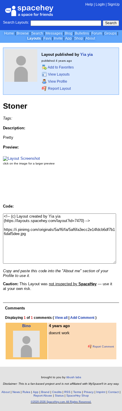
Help (89, 4)
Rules (26, 392)
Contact (113, 392)
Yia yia (86, 54)
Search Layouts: (16, 22)
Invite (58, 38)
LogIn (100, 4)
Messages (54, 33)
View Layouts (58, 74)
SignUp (113, 4)
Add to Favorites (60, 67)
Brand (45, 392)
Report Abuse (42, 395)
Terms (77, 392)
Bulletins (82, 33)
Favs (47, 38)
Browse (23, 33)
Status (59, 395)
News (16, 392)
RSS (67, 392)
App (68, 38)
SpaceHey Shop (77, 395)
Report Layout (59, 89)
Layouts (34, 38)
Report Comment (103, 346)
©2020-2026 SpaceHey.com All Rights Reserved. (61, 401)
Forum (97, 33)
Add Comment (82, 318)
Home (9, 33)
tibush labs (73, 377)
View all (61, 318)
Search (111, 23)
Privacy (89, 392)
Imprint (100, 392)
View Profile (57, 81)
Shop (78, 38)
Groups (110, 33)
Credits (57, 392)
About (90, 38)
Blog (68, 33)
